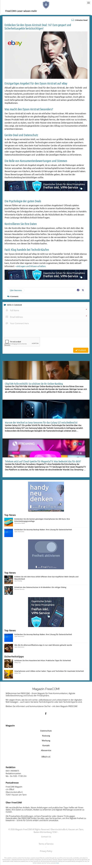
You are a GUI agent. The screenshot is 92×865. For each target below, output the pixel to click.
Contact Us (46, 836)
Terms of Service (46, 844)
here (57, 863)
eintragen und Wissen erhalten (31, 266)
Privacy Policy (46, 851)
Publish (82, 350)
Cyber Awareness (16, 290)
